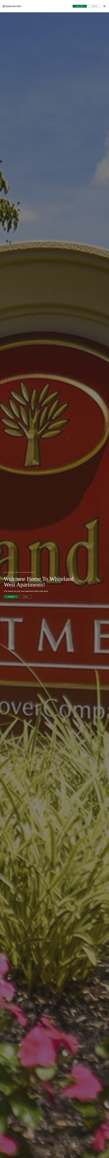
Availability (11, 597)
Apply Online (80, 6)
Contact (25, 597)
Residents (94, 6)
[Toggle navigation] (104, 6)
